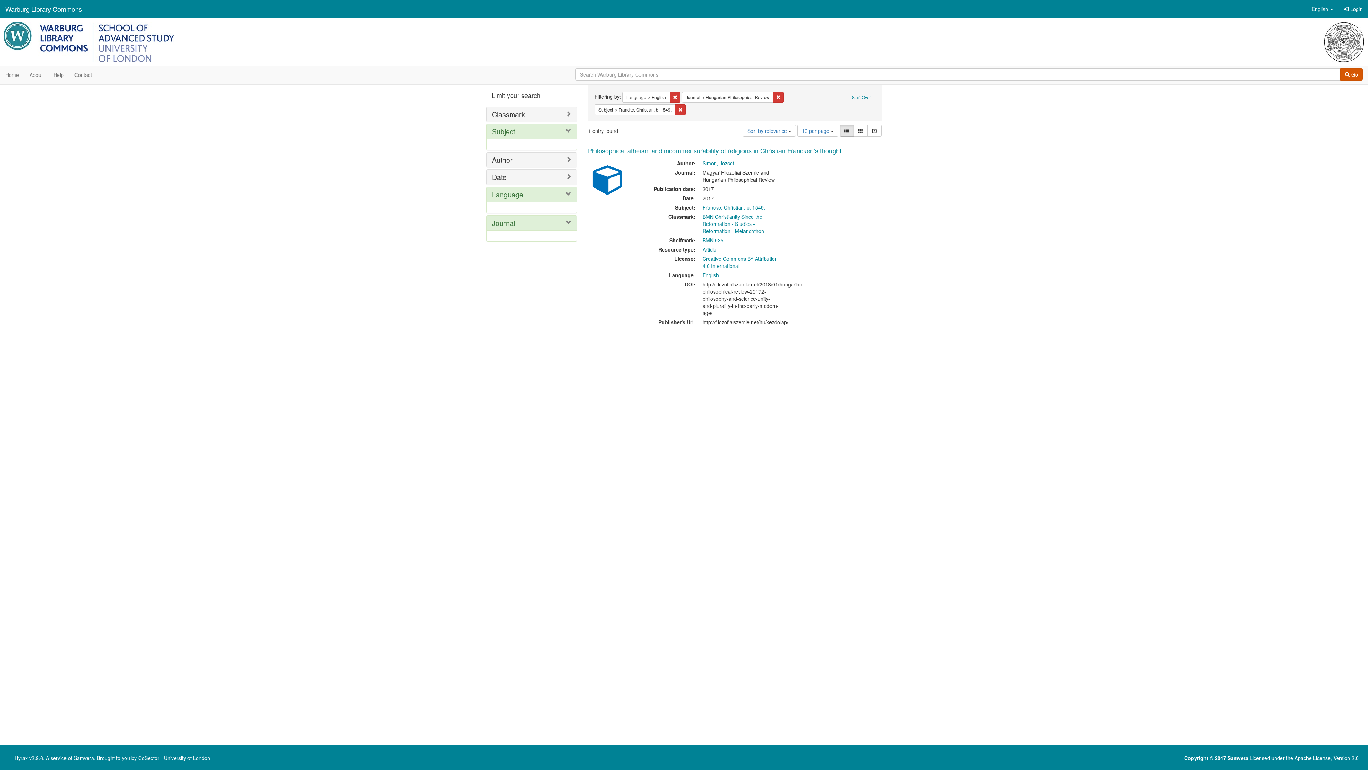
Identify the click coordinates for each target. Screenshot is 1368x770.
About (36, 74)
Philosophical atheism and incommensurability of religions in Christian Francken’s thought (714, 150)
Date (499, 177)
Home (12, 74)
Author (502, 160)
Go (1354, 74)
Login (1356, 8)
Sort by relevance (767, 130)
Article (709, 249)
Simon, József (718, 163)
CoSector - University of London (174, 757)
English (711, 275)
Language (507, 194)
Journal (503, 223)
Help (58, 74)
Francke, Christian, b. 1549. (734, 207)
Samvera (84, 757)
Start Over (861, 97)
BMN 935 (713, 240)
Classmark (508, 114)
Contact (83, 74)
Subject (503, 131)
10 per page (816, 130)
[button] (1322, 9)
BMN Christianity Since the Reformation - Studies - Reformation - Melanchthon (733, 223)
